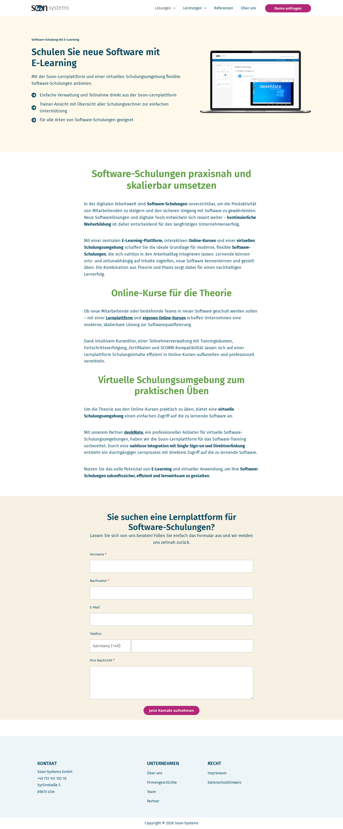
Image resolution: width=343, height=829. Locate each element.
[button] (173, 8)
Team (151, 792)
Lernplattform (119, 317)
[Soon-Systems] (50, 8)
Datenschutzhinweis (224, 782)
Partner (153, 801)
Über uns (154, 773)
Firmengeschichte (162, 782)
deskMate (133, 432)
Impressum (217, 773)
